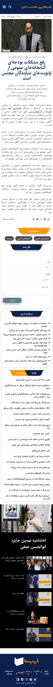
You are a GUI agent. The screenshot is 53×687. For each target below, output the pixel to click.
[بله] (22, 680)
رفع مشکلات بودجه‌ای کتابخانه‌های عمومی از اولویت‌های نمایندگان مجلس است (26, 70)
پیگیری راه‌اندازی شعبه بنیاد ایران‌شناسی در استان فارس (29, 439)
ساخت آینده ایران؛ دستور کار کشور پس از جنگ (14, 577)
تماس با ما (36, 672)
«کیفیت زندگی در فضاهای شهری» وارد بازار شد (32, 419)
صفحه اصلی (48, 16)
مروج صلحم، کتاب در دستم (36, 356)
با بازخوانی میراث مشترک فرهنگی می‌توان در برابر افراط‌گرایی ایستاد (27, 387)
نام (49, 262)
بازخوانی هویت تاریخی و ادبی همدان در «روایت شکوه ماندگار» (26, 484)
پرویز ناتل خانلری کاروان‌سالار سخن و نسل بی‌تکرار (28, 330)
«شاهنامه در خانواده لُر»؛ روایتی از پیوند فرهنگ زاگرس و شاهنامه (26, 325)
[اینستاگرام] (26, 680)
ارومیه (9, 238)
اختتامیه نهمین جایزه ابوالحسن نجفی (28, 543)
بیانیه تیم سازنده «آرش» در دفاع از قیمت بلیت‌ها (31, 413)
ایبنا (36, 9)
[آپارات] (35, 680)
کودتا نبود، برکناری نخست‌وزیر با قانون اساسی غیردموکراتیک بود (30, 344)
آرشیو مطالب (46, 672)
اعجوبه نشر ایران (18, 593)
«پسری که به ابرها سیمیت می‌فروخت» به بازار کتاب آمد (29, 490)
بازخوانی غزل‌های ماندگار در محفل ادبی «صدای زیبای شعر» (27, 351)
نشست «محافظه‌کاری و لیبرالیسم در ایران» (15, 612)
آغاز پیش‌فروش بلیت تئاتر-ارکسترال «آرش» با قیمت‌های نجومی (26, 362)
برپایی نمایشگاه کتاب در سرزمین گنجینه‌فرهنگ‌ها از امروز (28, 478)
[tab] (34, 373)
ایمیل (47, 274)
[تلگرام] (31, 680)
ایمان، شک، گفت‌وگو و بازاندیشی (38, 473)
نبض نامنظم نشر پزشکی (41, 450)
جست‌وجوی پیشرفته (9, 672)
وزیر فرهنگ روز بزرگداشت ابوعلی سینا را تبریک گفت (30, 402)
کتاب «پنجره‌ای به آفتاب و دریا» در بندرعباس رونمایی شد (28, 461)
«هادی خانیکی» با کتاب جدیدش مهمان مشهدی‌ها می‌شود (25, 334)
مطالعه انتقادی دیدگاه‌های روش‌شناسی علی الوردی (31, 444)
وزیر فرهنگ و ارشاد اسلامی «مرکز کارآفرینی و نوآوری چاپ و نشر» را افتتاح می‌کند (27, 395)
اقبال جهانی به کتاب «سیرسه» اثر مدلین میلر (30, 338)
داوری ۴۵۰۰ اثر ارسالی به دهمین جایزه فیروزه (33, 379)
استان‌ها (38, 16)
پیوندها (20, 672)
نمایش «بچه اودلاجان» (41, 433)
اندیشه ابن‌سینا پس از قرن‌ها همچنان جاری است (32, 456)
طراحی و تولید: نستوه (23, 683)
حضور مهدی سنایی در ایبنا (14, 628)
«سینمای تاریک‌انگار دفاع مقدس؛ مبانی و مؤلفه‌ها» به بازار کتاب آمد (28, 497)
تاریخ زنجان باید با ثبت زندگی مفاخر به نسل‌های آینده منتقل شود (27, 426)
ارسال (12, 300)
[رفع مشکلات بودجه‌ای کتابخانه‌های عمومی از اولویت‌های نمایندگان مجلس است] (26, 35)
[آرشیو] (18, 680)
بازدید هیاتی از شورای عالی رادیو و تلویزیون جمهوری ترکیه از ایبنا (13, 560)
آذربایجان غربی (42, 238)
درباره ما (28, 672)
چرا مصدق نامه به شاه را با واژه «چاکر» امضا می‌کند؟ (30, 467)
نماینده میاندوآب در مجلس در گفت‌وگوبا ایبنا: (26, 57)
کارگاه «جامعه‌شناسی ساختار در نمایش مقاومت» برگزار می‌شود (26, 408)
